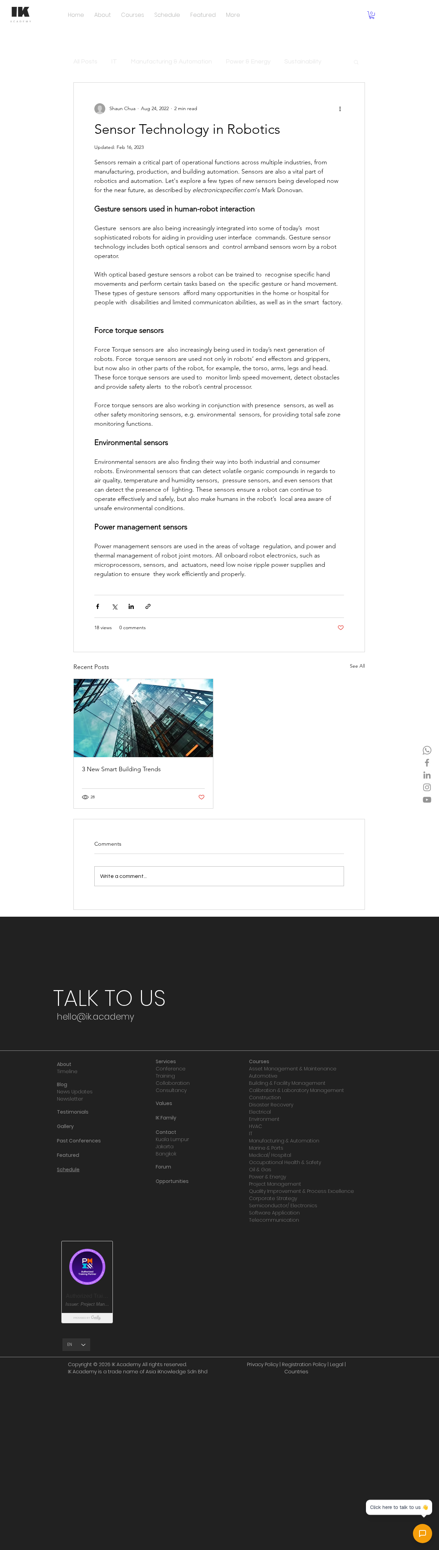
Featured (68, 1155)
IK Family (166, 1117)
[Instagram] (427, 787)
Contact (166, 1132)
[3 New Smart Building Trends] (143, 718)
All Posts (85, 61)
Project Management (275, 1184)
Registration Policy (304, 1364)
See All (357, 666)
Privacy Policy (262, 1364)
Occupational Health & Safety (285, 1162)
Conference (171, 1068)
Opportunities (172, 1181)
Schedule (68, 1169)
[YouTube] (427, 800)
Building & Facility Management (287, 1083)
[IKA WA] (427, 750)
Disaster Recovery (271, 1104)
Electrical (260, 1111)
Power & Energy (248, 61)
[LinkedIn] (427, 775)
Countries (296, 1371)
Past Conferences (79, 1140)
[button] (371, 15)
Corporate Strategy (273, 1198)
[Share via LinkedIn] (131, 606)
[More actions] (340, 109)
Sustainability (302, 61)
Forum (163, 1166)
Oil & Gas (260, 1169)
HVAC (255, 1126)
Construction (265, 1097)
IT (114, 61)
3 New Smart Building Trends (121, 769)
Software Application (274, 1212)
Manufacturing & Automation (171, 61)
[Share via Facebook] (97, 606)
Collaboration (173, 1083)
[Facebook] (427, 763)
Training (165, 1075)
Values (164, 1103)
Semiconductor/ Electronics (283, 1205)
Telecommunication (274, 1220)
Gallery (65, 1126)
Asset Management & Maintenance (292, 1068)
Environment (264, 1119)
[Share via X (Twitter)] (114, 606)
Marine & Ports (266, 1147)
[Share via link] (148, 606)
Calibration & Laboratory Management (296, 1090)
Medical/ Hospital (270, 1155)
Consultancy (171, 1090)
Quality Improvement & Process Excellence (301, 1191)
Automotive (263, 1075)
